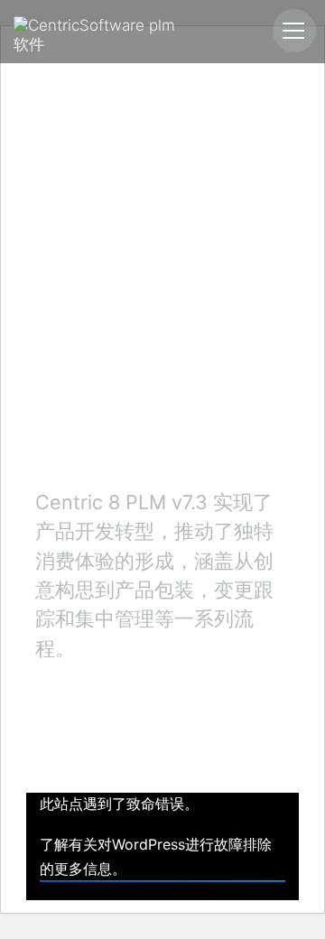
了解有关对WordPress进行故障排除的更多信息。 (156, 856)
